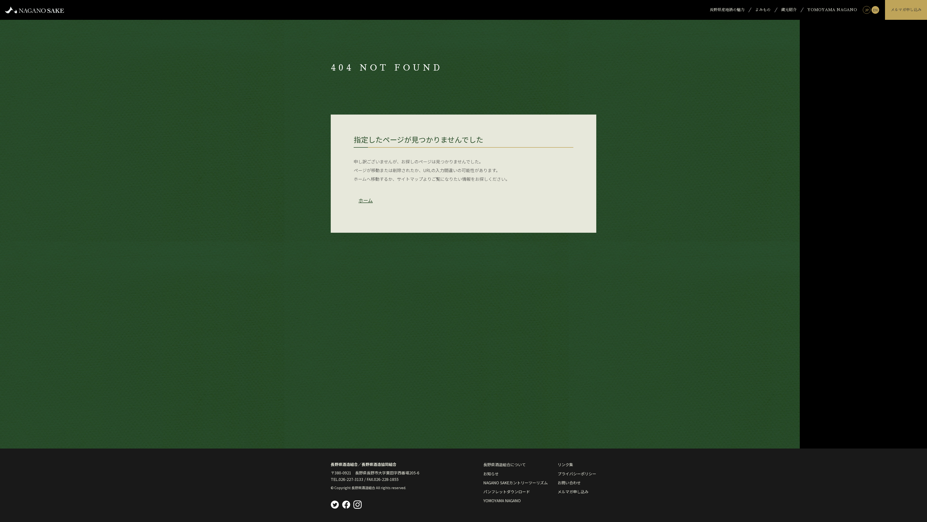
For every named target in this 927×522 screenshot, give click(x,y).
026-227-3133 (351, 479)
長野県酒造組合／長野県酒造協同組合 (363, 464)
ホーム (365, 200)
